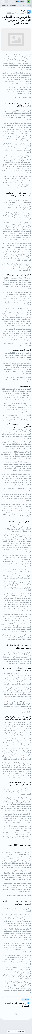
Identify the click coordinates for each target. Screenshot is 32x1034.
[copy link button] (16, 1014)
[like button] (13, 1031)
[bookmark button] (9, 1031)
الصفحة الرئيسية (26, 5)
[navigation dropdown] (28, 1)
